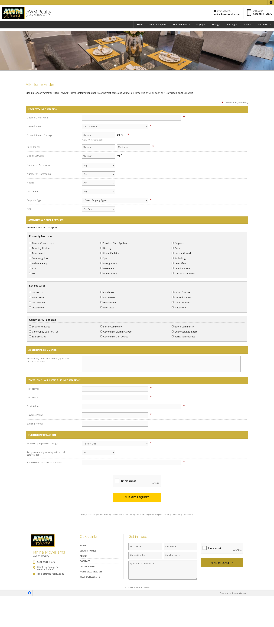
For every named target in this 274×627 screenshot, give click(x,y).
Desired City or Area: (37, 117)
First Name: (33, 388)
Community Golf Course (115, 336)
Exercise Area (39, 336)
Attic (34, 268)
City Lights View (182, 297)
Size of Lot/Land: (36, 155)
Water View (180, 307)
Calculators (87, 566)
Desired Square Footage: (40, 135)
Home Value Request (92, 571)
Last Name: (33, 397)
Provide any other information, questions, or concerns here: (48, 359)
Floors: (30, 182)
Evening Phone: (35, 423)
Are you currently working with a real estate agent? (46, 453)
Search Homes (88, 550)
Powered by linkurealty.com (233, 593)
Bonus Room (110, 273)
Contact (85, 561)
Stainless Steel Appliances (116, 243)
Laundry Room (182, 268)
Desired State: (34, 126)
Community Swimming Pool (117, 331)
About (83, 555)
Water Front (38, 297)
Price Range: (33, 146)
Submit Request (137, 497)
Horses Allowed (182, 253)
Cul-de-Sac (108, 292)
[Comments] (162, 578)
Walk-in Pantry (39, 263)
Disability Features (41, 248)
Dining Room (110, 263)
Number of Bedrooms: (38, 165)
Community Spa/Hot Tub (45, 331)
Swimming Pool (40, 258)
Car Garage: (33, 191)
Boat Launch (38, 253)
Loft (34, 273)
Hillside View (109, 302)
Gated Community (184, 326)
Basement (108, 268)
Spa (105, 258)
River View (108, 307)
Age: (29, 208)
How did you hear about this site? (44, 462)
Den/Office (180, 263)
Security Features (41, 326)
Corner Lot (37, 292)
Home (140, 24)
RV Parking (180, 258)
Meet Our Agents (158, 24)
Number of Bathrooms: (39, 173)
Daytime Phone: (35, 414)
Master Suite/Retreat (185, 273)
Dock (177, 248)
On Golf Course (182, 292)
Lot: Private (109, 297)
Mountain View (182, 302)
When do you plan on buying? (42, 443)
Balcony (107, 248)
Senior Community (112, 326)
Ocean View (38, 307)
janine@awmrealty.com (50, 573)
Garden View (38, 302)
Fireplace (179, 243)
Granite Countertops (43, 243)
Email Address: (34, 406)
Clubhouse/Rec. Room (185, 331)
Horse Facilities (111, 253)
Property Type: (34, 200)
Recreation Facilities (184, 336)
